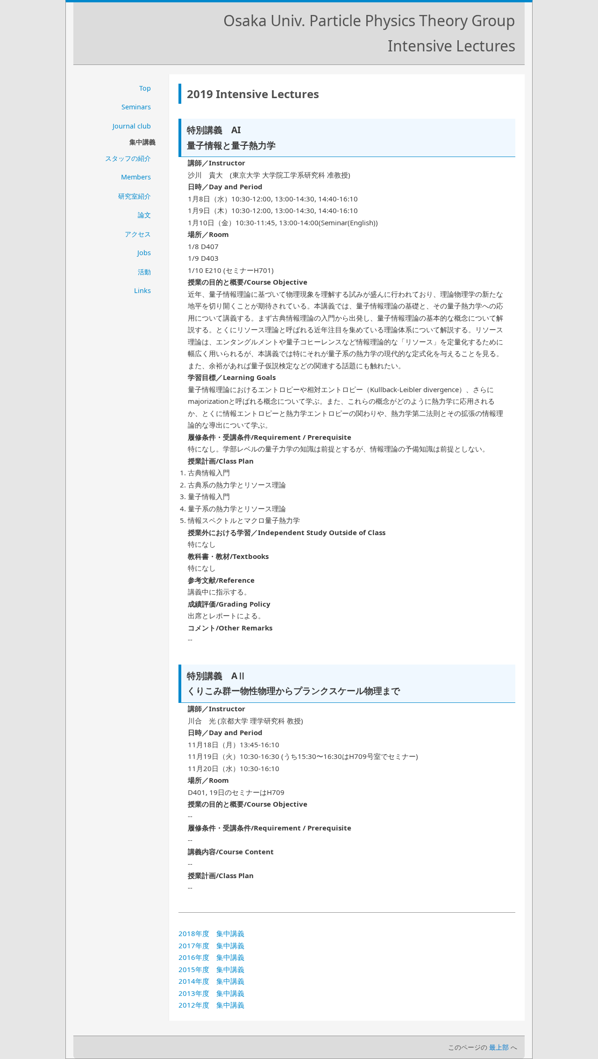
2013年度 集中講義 (211, 993)
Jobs (144, 252)
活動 (144, 271)
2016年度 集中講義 (211, 957)
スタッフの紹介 (128, 158)
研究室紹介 (134, 196)
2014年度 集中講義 (211, 981)
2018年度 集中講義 (211, 933)
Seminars (136, 106)
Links (142, 290)
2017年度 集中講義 (211, 945)
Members (136, 176)
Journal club (132, 126)
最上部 (499, 1047)
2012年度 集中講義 (211, 1004)
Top (145, 88)
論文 (144, 214)
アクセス (138, 233)
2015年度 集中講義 (211, 969)
